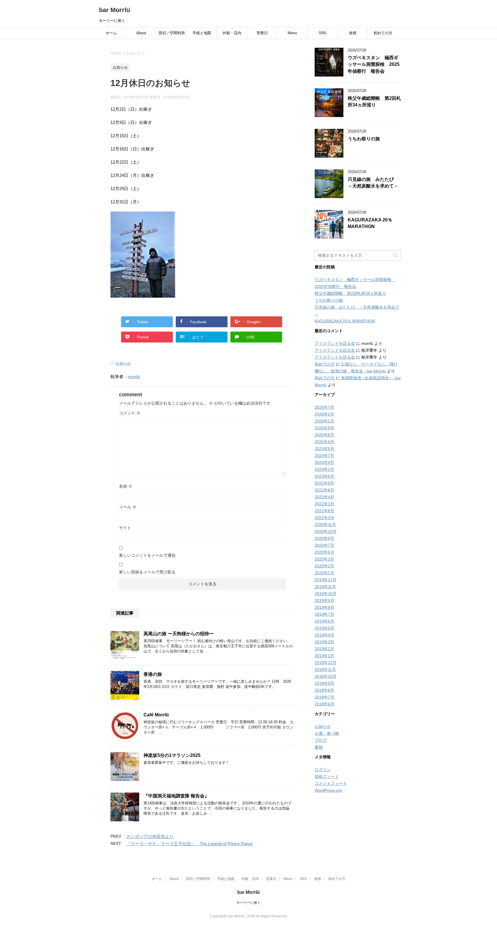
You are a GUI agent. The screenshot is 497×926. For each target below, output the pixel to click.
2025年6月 (324, 441)
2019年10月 (326, 593)
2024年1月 (324, 469)
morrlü (134, 376)
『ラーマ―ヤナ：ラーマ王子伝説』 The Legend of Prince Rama (189, 843)
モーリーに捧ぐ (248, 903)
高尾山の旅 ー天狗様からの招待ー (179, 633)
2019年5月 (324, 628)
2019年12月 (326, 579)
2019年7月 (324, 614)
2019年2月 (324, 648)
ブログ (321, 740)
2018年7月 (324, 697)
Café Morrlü (156, 714)
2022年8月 (324, 490)
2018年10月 (326, 676)
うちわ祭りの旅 (364, 138)
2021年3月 (324, 517)
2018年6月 (324, 704)
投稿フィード (327, 776)
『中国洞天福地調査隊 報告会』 (176, 795)
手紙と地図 (201, 33)
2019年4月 (324, 635)
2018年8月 (324, 690)
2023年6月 (324, 476)
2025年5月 (324, 448)
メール (127, 507)
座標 (352, 33)
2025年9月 (324, 428)
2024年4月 (324, 462)
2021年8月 (324, 510)
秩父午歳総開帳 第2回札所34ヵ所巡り (374, 101)
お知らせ (123, 363)
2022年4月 (324, 497)
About (141, 33)
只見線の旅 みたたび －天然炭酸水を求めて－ (373, 182)
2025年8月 (324, 435)
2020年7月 (324, 545)
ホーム (111, 33)
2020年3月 (324, 559)
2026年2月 (324, 414)
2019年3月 (324, 642)
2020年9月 (324, 538)
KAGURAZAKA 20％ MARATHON (370, 223)
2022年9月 (324, 483)
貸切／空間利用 (171, 33)
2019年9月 (324, 600)
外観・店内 (232, 33)
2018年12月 (326, 662)
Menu (292, 33)
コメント (129, 413)
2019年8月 (324, 607)
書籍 (319, 747)
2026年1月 (324, 421)
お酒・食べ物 (327, 733)
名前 (125, 486)
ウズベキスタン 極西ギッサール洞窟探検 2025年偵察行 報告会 (373, 64)
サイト (125, 527)
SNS (322, 33)
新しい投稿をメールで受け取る (147, 572)
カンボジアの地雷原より (150, 836)
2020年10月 (326, 531)
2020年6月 (324, 552)
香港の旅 (153, 674)
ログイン (323, 769)
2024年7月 (324, 455)
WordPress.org (328, 790)
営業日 (262, 33)
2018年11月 (325, 669)
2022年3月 (324, 504)
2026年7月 (324, 407)
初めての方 (383, 33)
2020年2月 (324, 566)
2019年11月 (325, 586)
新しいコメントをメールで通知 (147, 555)
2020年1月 (324, 573)
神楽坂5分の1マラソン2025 (172, 755)
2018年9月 (324, 683)
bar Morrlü (114, 10)
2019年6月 (324, 621)
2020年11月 (325, 524)
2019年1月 (324, 655)
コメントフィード (331, 783)
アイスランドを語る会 (335, 343)
